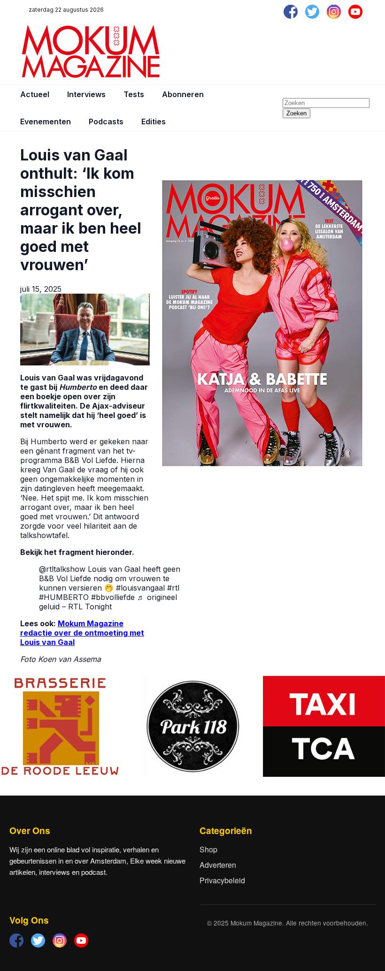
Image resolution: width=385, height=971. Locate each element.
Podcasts (106, 121)
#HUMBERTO (64, 597)
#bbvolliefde (113, 597)
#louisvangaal (140, 587)
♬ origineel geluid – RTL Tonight (108, 601)
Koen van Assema (69, 659)
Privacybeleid (222, 880)
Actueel (34, 94)
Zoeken (296, 113)
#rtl (173, 587)
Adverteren (218, 864)
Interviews (86, 94)
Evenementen (45, 121)
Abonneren (183, 94)
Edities (153, 121)
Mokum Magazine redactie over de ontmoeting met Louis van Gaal (82, 633)
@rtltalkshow (62, 569)
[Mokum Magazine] (90, 51)
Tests (133, 94)
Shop (208, 849)
